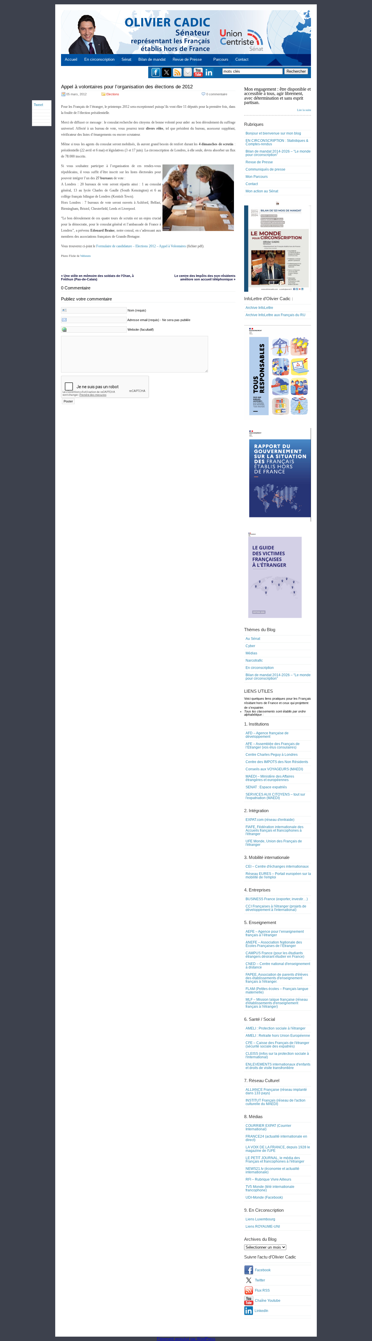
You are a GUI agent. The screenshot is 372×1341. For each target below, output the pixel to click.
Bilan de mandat (152, 59)
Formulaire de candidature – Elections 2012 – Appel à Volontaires (141, 246)
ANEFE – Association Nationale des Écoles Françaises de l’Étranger (274, 944)
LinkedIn (261, 1311)
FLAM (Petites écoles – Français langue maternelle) (277, 990)
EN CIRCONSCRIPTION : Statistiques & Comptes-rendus (277, 142)
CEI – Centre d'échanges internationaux (277, 866)
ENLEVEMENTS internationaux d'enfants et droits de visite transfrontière (278, 1066)
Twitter (260, 1280)
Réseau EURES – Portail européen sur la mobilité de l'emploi (278, 875)
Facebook (263, 1270)
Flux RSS (262, 1290)
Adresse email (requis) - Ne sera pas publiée (158, 320)
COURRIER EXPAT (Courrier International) (268, 1127)
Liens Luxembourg (260, 1219)
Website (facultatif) (141, 329)
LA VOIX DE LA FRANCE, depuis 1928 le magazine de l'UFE (278, 1149)
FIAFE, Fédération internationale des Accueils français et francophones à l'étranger (274, 830)
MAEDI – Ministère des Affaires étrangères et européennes (270, 778)
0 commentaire (216, 94)
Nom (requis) (137, 310)
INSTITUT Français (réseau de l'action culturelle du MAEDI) (275, 1102)
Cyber (250, 646)
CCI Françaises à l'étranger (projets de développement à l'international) (276, 908)
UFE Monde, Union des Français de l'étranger (274, 843)
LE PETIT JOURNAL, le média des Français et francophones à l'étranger (275, 1159)
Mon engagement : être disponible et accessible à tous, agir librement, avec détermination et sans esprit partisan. (277, 99)
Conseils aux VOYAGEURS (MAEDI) (274, 769)
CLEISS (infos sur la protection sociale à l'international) (277, 1055)
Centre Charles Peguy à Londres (272, 755)
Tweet (38, 105)
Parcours (220, 59)
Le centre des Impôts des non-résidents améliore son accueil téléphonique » (204, 277)
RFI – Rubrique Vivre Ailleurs (268, 1179)
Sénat (126, 59)
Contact (241, 59)
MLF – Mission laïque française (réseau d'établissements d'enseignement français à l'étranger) (277, 1003)
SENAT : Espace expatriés (266, 787)
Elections (112, 94)
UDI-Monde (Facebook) (264, 1197)
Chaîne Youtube (267, 1301)
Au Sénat (253, 639)
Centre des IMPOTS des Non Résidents (277, 762)
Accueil (71, 59)
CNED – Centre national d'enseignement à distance (278, 965)
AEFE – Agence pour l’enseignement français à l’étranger (275, 933)
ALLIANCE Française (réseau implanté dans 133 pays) (276, 1091)
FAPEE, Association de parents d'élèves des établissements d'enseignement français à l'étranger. (277, 978)
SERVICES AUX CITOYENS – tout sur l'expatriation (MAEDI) (275, 796)
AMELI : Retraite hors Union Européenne (278, 1036)
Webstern (85, 255)
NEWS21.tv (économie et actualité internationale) (272, 1170)
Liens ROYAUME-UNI (263, 1226)
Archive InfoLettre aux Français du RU (275, 315)
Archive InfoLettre (259, 308)
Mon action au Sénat (262, 191)
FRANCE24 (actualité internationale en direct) (276, 1138)
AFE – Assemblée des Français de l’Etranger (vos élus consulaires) (273, 745)
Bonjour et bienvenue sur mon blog (273, 133)
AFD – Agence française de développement (267, 735)
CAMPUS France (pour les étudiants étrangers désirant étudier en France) (275, 955)
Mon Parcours (257, 177)
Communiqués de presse (265, 169)
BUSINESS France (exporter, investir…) (277, 899)
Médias (251, 653)
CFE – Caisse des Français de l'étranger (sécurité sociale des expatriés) (277, 1044)
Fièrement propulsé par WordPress (186, 1339)
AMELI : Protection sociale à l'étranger (275, 1028)
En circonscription (99, 59)
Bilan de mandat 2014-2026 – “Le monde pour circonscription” (278, 153)
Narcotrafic (254, 660)
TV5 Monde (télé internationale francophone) (270, 1188)
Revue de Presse (187, 59)
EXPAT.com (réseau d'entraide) (270, 820)
